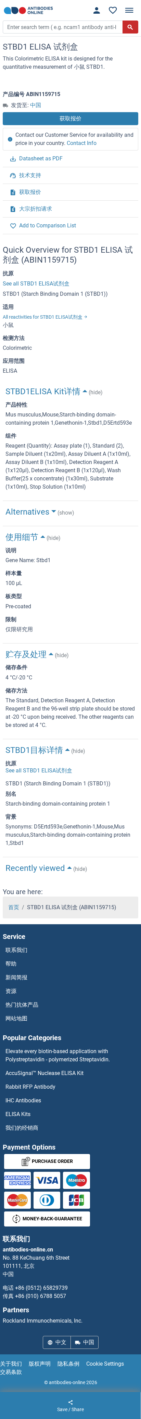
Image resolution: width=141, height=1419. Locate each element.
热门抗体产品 (21, 1005)
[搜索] (130, 27)
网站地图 (16, 1018)
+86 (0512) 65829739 (41, 1288)
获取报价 (70, 118)
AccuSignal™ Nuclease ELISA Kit (44, 1073)
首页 (13, 907)
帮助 (10, 963)
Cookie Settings (105, 1364)
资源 (10, 991)
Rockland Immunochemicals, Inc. (42, 1320)
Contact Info (82, 143)
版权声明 (40, 1364)
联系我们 (16, 950)
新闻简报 (16, 977)
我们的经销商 (21, 1128)
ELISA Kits (17, 1114)
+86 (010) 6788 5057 (40, 1296)
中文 (60, 1342)
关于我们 (11, 1364)
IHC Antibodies (23, 1100)
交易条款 (11, 1372)
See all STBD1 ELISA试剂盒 (36, 283)
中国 (35, 105)
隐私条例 (68, 1364)
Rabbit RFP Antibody (30, 1087)
